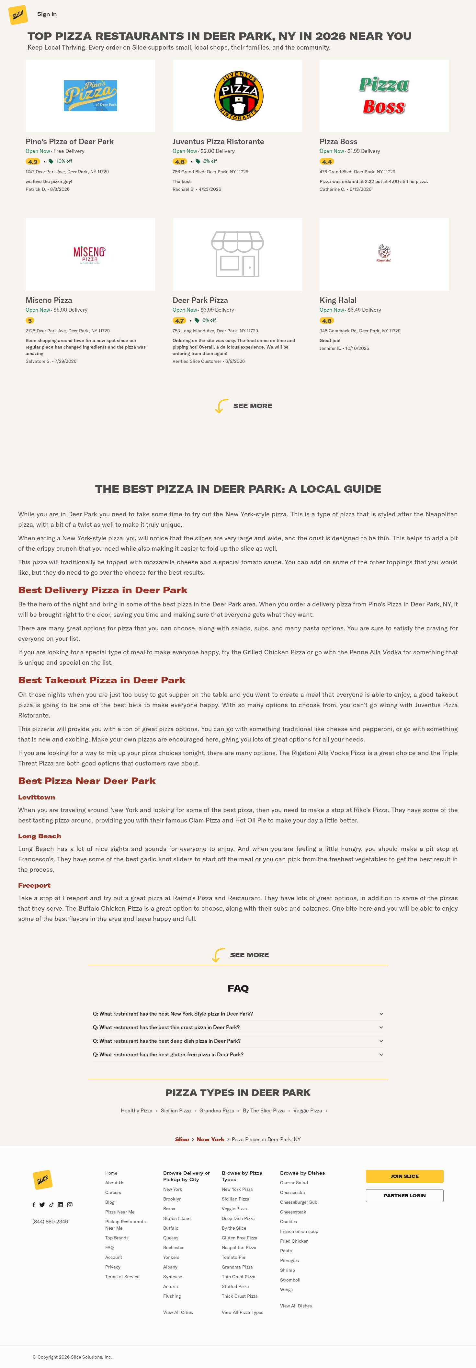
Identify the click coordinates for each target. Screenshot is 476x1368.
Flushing (172, 1296)
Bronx (169, 1209)
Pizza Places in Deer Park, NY (266, 1139)
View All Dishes (296, 1306)
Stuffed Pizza (235, 1286)
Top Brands (117, 1238)
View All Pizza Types (242, 1312)
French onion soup (299, 1231)
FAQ (109, 1247)
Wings (286, 1290)
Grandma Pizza (237, 1267)
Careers (113, 1192)
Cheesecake (292, 1192)
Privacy (112, 1267)
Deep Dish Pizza (238, 1218)
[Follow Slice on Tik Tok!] (51, 1205)
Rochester (173, 1247)
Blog (109, 1202)
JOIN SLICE (405, 1176)
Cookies (288, 1221)
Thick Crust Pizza (240, 1296)
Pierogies (289, 1260)
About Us (114, 1183)
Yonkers (171, 1257)
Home (111, 1173)
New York (211, 1139)
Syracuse (172, 1277)
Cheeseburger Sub (298, 1202)
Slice (182, 1139)
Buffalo (170, 1228)
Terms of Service (122, 1277)
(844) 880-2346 (50, 1221)
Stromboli (290, 1280)
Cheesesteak (293, 1212)
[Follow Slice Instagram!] (70, 1205)
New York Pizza (237, 1189)
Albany (170, 1267)
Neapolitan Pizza (239, 1247)
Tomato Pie (233, 1257)
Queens (170, 1238)
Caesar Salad (294, 1183)
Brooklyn (172, 1199)
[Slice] (17, 14)
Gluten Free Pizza (239, 1238)
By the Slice (234, 1228)
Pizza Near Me (119, 1212)
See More (252, 406)
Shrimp (287, 1270)
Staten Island (177, 1218)
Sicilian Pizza (235, 1199)
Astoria (170, 1286)
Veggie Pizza (234, 1209)
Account (113, 1257)
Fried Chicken (294, 1241)
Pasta (286, 1251)
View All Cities (178, 1312)
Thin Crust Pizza (238, 1277)
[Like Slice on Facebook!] (33, 1205)
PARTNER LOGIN (405, 1196)
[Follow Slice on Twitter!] (42, 1205)
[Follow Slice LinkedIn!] (60, 1205)
